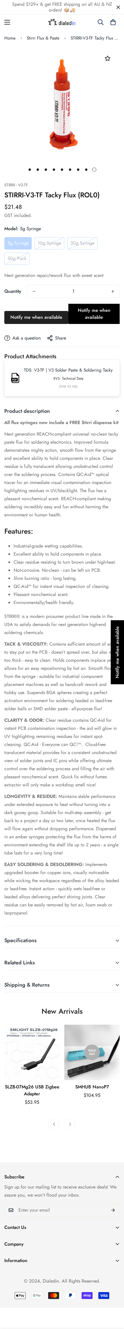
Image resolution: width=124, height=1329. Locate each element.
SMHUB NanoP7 (92, 1087)
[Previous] (54, 1124)
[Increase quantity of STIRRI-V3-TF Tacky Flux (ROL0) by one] (112, 291)
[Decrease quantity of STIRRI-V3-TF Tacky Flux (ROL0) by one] (34, 291)
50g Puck (16, 258)
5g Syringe (18, 243)
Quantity (12, 291)
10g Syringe (49, 243)
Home (10, 38)
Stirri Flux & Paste (43, 38)
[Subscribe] (113, 1210)
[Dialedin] (62, 22)
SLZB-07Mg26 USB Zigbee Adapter (32, 1090)
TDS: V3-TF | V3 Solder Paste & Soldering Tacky (68, 370)
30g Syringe (82, 243)
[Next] (70, 1124)
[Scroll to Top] (113, 1298)
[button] (113, 22)
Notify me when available (36, 317)
